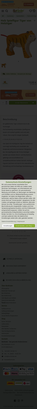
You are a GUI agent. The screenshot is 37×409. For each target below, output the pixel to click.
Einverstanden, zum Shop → (24, 226)
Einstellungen (8, 226)
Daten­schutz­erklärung (9, 221)
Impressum (21, 221)
